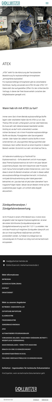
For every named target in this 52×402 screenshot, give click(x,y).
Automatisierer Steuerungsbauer (15, 333)
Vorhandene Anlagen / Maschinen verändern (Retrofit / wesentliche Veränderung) (25, 339)
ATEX (4, 329)
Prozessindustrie (9, 320)
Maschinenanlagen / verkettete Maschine (19, 345)
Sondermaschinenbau (11, 325)
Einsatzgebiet (7, 292)
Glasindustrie (7, 316)
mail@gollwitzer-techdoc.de (17, 261)
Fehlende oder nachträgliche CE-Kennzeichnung (22, 358)
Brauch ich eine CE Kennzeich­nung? (16, 349)
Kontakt (5, 288)
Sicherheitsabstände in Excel (14, 354)
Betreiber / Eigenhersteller (13, 307)
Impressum (6, 279)
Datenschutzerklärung (11, 284)
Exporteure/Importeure (11, 311)
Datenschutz (45, 399)
